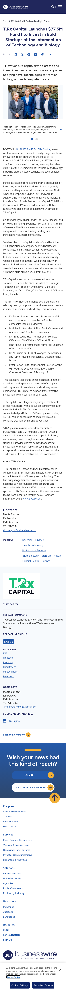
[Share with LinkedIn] (15, 54)
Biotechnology (30, 555)
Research (27, 539)
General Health (30, 561)
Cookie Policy (13, 977)
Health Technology (33, 545)
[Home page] (15, 7)
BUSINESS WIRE (25, 149)
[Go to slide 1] (32, 139)
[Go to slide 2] (36, 139)
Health (57, 555)
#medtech (8, 676)
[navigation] (60, 7)
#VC (5, 653)
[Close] (60, 970)
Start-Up (46, 555)
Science (46, 561)
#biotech (8, 657)
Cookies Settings (19, 985)
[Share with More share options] (49, 54)
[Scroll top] (54, 798)
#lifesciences (10, 671)
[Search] (52, 6)
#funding (8, 662)
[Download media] (61, 130)
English (8, 641)
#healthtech (9, 667)
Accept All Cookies (43, 985)
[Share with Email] (35, 54)
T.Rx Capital (43, 149)
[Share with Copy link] (42, 54)
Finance (39, 539)
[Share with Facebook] (28, 54)
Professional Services (34, 550)
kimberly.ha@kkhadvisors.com (19, 530)
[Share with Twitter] (22, 54)
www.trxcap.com (32, 498)
